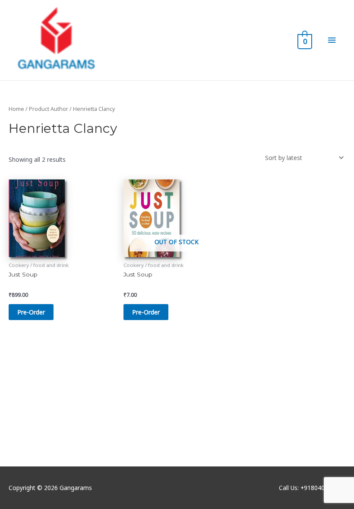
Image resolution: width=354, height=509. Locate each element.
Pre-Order (146, 312)
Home (16, 109)
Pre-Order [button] (31, 312)
